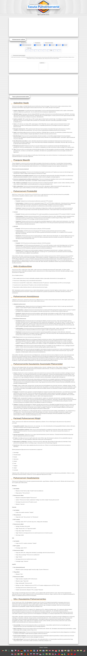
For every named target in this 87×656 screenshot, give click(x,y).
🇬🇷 (25, 651)
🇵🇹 (25, 654)
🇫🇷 (37, 651)
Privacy (41, 647)
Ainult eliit (39, 45)
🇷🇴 (28, 654)
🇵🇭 (56, 654)
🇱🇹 (72, 651)
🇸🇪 (43, 654)
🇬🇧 (28, 651)
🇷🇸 (40, 654)
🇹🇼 (75, 654)
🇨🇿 (15, 651)
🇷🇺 (31, 654)
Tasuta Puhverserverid (43, 6)
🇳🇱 (12, 654)
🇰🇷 (68, 651)
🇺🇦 (62, 654)
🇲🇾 (84, 651)
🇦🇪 (3, 651)
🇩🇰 (18, 651)
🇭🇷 (50, 651)
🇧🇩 (9, 651)
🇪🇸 (31, 651)
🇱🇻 (75, 651)
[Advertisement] (43, 27)
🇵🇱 (22, 654)
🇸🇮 (37, 654)
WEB (47, 45)
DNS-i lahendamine (27, 45)
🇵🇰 (65, 654)
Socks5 (65, 45)
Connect (52, 45)
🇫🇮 (34, 651)
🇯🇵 (62, 651)
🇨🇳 (72, 654)
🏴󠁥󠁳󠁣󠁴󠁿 (12, 651)
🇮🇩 (56, 651)
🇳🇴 (15, 654)
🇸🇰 (34, 654)
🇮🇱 (43, 651)
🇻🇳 (68, 654)
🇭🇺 (53, 651)
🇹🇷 (59, 654)
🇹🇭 (53, 654)
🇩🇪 (22, 651)
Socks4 (59, 45)
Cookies (46, 647)
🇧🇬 (6, 651)
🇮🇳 (40, 651)
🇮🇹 (59, 651)
